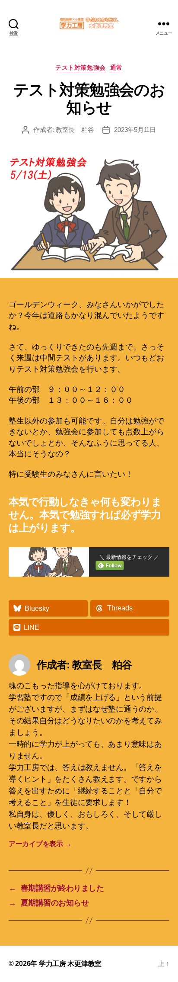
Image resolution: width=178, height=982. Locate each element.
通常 (116, 67)
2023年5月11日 (135, 129)
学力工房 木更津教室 (70, 963)
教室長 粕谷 (75, 129)
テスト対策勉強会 (80, 67)
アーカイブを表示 (40, 843)
